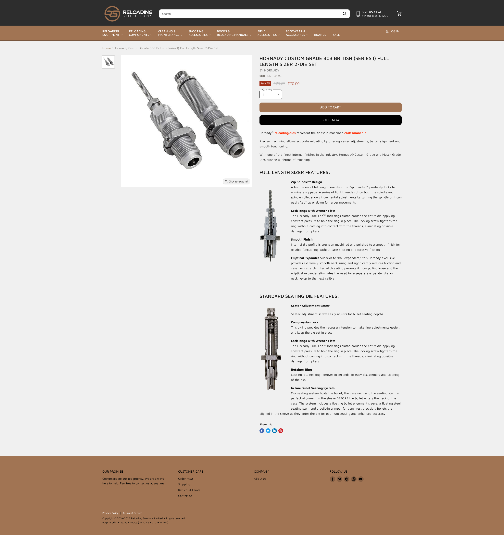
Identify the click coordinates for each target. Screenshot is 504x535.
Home (106, 48)
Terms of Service (132, 513)
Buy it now (330, 120)
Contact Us (185, 495)
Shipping (184, 484)
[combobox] (249, 13)
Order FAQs (186, 478)
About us (260, 478)
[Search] (344, 13)
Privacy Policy (110, 513)
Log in (394, 31)
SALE (336, 34)
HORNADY (271, 70)
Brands (320, 34)
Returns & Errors (189, 490)
